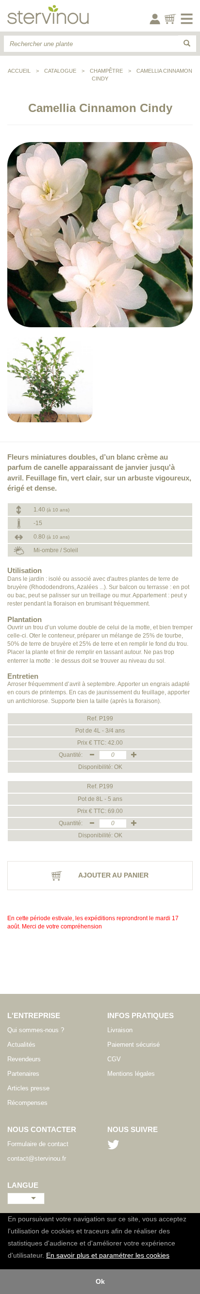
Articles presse (28, 1088)
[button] (172, 1256)
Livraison (120, 1030)
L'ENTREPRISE (33, 1015)
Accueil (19, 71)
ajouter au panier (113, 875)
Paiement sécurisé (133, 1044)
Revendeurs (24, 1059)
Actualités (21, 1044)
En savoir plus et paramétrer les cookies (107, 1255)
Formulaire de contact (37, 1144)
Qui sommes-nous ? (35, 1030)
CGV (114, 1059)
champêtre (106, 71)
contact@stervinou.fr (36, 1158)
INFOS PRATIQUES (140, 1015)
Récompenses (27, 1102)
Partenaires (23, 1073)
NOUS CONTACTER (41, 1129)
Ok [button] (100, 1281)
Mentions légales (131, 1073)
